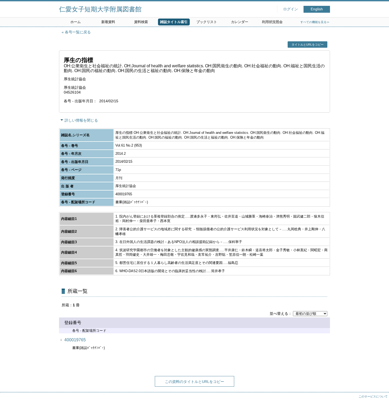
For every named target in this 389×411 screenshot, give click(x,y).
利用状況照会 (272, 22)
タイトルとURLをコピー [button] (308, 44)
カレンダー (239, 22)
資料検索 (141, 22)
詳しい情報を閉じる (81, 120)
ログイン (290, 9)
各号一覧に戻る (78, 32)
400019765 (75, 340)
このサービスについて (373, 396)
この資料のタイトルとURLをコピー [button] (194, 381)
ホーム (75, 22)
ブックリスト (206, 22)
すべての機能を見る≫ (314, 22)
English (317, 9)
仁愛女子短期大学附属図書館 (100, 9)
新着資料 (108, 22)
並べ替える (279, 313)
